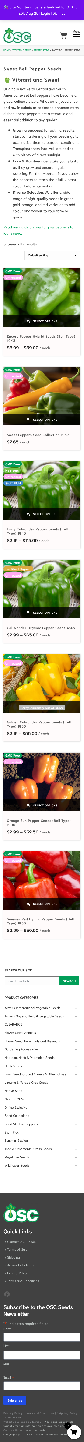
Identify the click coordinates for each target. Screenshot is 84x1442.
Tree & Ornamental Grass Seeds (28, 1149)
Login (45, 12)
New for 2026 (15, 1099)
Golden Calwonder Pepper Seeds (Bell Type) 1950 (39, 724)
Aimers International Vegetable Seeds (32, 1007)
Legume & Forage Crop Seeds (26, 1082)
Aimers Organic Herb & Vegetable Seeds (34, 1016)
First (7, 1345)
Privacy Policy (17, 1273)
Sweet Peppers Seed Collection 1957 (38, 435)
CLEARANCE (13, 1024)
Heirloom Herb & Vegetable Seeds (30, 1057)
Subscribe (14, 1400)
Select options (45, 321)
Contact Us (11, 1430)
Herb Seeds (13, 1066)
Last (6, 1363)
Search (69, 981)
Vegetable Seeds (21, 49)
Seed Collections (17, 1115)
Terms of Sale (17, 1249)
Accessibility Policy (20, 1265)
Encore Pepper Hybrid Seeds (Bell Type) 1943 (41, 338)
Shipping (13, 1257)
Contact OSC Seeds (21, 1241)
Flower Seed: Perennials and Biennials (32, 1041)
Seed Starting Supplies (21, 1124)
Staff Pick (12, 1132)
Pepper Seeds (41, 49)
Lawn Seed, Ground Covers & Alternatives (35, 1074)
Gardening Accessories (21, 1049)
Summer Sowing (16, 1140)
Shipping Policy (67, 1413)
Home (7, 49)
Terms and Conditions (23, 1281)
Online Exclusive (16, 1107)
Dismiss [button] (58, 12)
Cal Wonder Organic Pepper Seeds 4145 (41, 628)
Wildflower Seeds (17, 1165)
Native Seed (13, 1090)
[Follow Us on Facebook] (7, 1293)
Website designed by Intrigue (23, 1421)
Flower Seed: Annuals (20, 1032)
